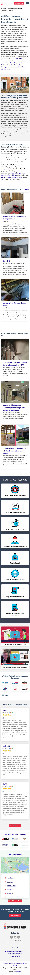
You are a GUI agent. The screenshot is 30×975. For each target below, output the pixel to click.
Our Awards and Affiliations (15, 834)
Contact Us (11, 963)
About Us (5, 963)
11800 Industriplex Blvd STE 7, (15, 952)
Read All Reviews (15, 825)
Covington (4, 67)
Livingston (10, 65)
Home (4, 8)
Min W (4, 784)
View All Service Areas (15, 901)
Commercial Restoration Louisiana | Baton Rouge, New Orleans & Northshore (14, 407)
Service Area (18, 963)
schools (3, 175)
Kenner (9, 897)
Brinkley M (6, 746)
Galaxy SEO (18, 971)
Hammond (10, 893)
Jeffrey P (5, 710)
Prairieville (17, 65)
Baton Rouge (14, 63)
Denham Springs (11, 885)
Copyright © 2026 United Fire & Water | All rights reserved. (15, 968)
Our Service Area (15, 854)
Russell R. (6, 261)
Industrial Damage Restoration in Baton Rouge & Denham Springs (14, 450)
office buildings (11, 175)
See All (26, 189)
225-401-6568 (19, 3)
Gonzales (9, 889)
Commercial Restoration (15, 8)
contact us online (6, 61)
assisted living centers (18, 173)
